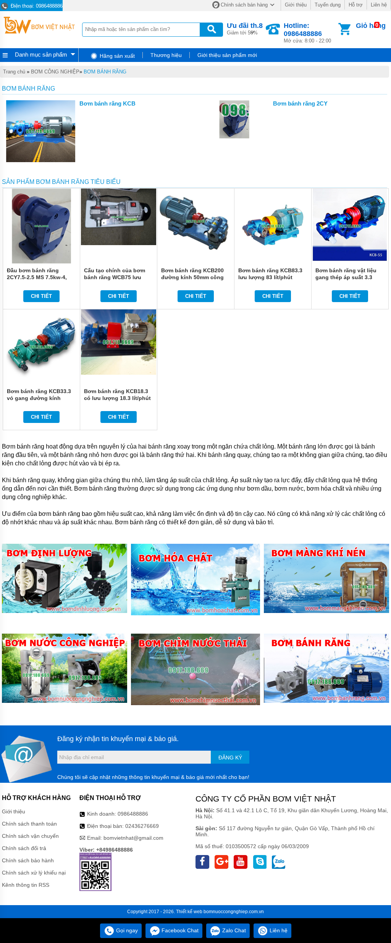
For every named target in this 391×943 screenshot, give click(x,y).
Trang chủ (14, 72)
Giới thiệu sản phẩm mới (227, 55)
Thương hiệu (166, 55)
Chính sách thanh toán (29, 824)
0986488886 (133, 814)
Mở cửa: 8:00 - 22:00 (307, 33)
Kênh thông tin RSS (25, 885)
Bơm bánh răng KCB (107, 103)
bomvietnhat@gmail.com (133, 838)
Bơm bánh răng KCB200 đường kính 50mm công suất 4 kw (192, 277)
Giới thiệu (296, 5)
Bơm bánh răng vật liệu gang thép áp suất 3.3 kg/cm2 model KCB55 (345, 277)
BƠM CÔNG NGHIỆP (55, 72)
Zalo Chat (233, 930)
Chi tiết (41, 296)
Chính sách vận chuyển (30, 836)
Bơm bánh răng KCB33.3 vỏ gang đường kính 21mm (39, 398)
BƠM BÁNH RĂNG (105, 72)
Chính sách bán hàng (244, 5)
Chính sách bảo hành (28, 860)
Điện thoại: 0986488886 (36, 6)
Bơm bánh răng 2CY (300, 103)
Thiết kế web (189, 911)
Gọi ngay (126, 930)
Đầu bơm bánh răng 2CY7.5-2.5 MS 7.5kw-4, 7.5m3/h (37, 277)
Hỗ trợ (356, 5)
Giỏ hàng (371, 25)
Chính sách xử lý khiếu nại (34, 873)
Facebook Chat (179, 930)
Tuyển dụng (328, 5)
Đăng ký (230, 757)
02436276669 (142, 826)
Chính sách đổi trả (24, 848)
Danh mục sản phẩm (41, 54)
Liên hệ (379, 5)
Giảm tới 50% (245, 29)
